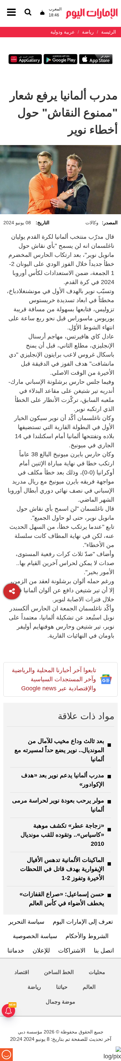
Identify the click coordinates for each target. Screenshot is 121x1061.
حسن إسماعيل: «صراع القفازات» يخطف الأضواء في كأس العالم (61, 899)
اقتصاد (21, 972)
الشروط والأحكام (87, 936)
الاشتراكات (71, 950)
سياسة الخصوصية (35, 936)
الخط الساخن (59, 972)
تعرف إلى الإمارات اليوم (83, 921)
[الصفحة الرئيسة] (92, 10)
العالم (89, 987)
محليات (97, 972)
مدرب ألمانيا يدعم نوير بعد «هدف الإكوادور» (62, 780)
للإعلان (41, 950)
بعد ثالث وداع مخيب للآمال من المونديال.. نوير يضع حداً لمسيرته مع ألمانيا (59, 750)
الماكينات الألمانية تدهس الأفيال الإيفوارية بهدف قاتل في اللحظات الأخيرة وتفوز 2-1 (62, 869)
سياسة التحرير (26, 921)
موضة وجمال (60, 1002)
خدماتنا (15, 950)
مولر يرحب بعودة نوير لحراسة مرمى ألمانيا (58, 805)
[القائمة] (28, 12)
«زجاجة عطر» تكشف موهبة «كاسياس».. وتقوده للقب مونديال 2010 (62, 834)
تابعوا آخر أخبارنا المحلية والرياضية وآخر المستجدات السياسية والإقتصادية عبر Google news (54, 679)
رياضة (34, 987)
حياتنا (62, 987)
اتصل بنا (104, 950)
